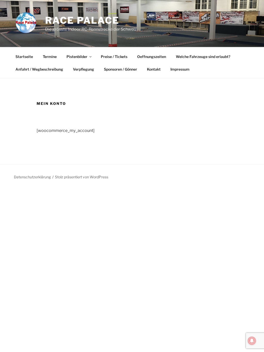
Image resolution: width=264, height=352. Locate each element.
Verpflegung (83, 69)
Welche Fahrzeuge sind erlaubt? (203, 56)
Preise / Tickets (114, 56)
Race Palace (82, 20)
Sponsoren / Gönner (120, 69)
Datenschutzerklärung (32, 177)
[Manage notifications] (252, 341)
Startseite (24, 56)
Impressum (179, 69)
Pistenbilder (77, 56)
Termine (50, 56)
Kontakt (154, 69)
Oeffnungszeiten (151, 56)
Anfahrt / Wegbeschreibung (39, 69)
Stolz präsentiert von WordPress (81, 177)
